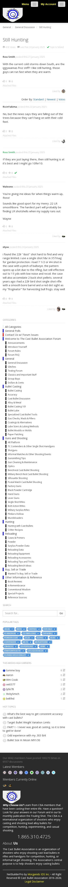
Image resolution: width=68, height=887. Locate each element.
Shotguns (12, 450)
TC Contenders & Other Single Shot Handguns (31, 446)
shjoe (6, 247)
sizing (41, 637)
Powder (12, 541)
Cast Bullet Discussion (19, 398)
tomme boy (13, 670)
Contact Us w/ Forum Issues (21, 334)
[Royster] (26, 772)
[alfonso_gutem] (16, 772)
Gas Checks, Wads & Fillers (21, 418)
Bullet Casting (13, 386)
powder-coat (12, 637)
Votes (62, 99)
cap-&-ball (49, 633)
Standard (38, 99)
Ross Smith (9, 56)
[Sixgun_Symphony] (5, 772)
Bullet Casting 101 (17, 406)
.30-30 (8, 629)
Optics (11, 466)
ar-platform (42, 642)
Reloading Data (16, 549)
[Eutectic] (10, 785)
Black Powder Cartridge (20, 490)
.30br (44, 646)
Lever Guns (13, 498)
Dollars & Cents (16, 382)
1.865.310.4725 (34, 836)
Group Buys (14, 378)
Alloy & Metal (14, 402)
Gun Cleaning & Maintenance (22, 462)
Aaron (9, 675)
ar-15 (27, 642)
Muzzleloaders (15, 517)
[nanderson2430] (43, 772)
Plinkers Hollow (16, 513)
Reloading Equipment (19, 553)
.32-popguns (28, 646)
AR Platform (14, 442)
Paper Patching (15, 434)
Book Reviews (15, 581)
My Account (48, 4)
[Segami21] (10, 772)
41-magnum (11, 633)
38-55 (20, 629)
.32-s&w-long (31, 633)
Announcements (16, 342)
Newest (51, 99)
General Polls (12, 330)
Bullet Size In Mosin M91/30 (23, 740)
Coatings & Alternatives (20, 422)
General (9, 358)
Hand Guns (13, 494)
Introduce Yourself (17, 346)
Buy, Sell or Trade (15, 569)
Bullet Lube (13, 410)
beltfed (10, 698)
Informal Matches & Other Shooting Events (29, 454)
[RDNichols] (21, 772)
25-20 (29, 637)
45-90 (54, 637)
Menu (25, 4)
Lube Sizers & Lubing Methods (23, 426)
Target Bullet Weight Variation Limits (28, 722)
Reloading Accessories (19, 557)
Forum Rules (14, 350)
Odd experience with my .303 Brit (26, 735)
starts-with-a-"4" (14, 650)
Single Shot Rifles (16, 502)
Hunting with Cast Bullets (20, 525)
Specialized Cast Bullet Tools (22, 414)
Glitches (12, 366)
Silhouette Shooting (18, 478)
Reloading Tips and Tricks (21, 561)
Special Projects (16, 593)
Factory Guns (14, 486)
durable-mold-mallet (16, 655)
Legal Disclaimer (34, 881)
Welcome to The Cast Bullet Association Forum (33, 338)
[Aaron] (5, 785)
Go (61, 613)
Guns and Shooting (16, 438)
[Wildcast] (48, 772)
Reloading (11, 533)
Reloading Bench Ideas (19, 565)
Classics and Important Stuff (22, 374)
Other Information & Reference (23, 577)
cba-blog (10, 646)
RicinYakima (10, 106)
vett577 (10, 684)
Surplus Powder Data (18, 545)
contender (11, 642)
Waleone (8, 186)
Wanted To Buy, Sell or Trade (23, 573)
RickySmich (12, 694)
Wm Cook (12, 679)
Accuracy (12, 394)
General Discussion (18, 362)
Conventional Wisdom (19, 589)
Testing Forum (15, 370)
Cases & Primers (16, 537)
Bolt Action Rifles (16, 506)
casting (34, 629)
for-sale (49, 629)
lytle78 (10, 689)
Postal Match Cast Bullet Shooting (25, 482)
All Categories (13, 327)
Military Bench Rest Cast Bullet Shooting (28, 474)
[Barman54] (53, 772)
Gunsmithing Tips (17, 458)
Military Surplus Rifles (18, 509)
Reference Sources (17, 597)
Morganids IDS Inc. (39, 874)
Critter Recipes (15, 529)
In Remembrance (16, 585)
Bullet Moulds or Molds (20, 430)
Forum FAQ (13, 354)
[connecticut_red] (37, 772)
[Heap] (32, 772)
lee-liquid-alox (37, 650)
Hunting (9, 521)
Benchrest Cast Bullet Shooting (23, 470)
